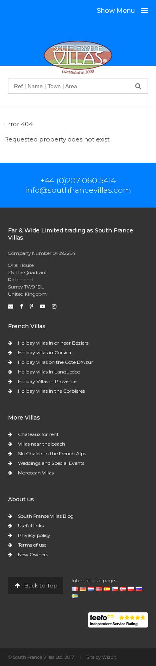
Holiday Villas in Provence (47, 381)
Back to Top (40, 585)
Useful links (31, 526)
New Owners (33, 554)
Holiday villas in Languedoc (49, 372)
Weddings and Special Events (51, 463)
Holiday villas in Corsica (44, 352)
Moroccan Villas (36, 473)
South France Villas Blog (46, 516)
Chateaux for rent (38, 434)
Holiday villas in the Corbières (51, 391)
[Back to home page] (78, 57)
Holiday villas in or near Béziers (53, 343)
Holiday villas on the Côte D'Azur (55, 362)
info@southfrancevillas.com (78, 190)
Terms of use (32, 545)
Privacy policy (34, 535)
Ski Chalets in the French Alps (52, 453)
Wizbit (109, 657)
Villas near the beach (41, 444)
